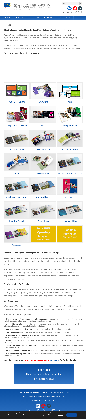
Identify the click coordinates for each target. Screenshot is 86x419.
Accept (72, 415)
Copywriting (41, 410)
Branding (49, 410)
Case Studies (48, 18)
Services (25, 18)
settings (60, 415)
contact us (54, 360)
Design (28, 410)
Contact (68, 18)
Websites (34, 410)
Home (7, 18)
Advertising (56, 410)
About (16, 18)
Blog (59, 18)
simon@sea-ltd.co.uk (44, 379)
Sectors (36, 18)
